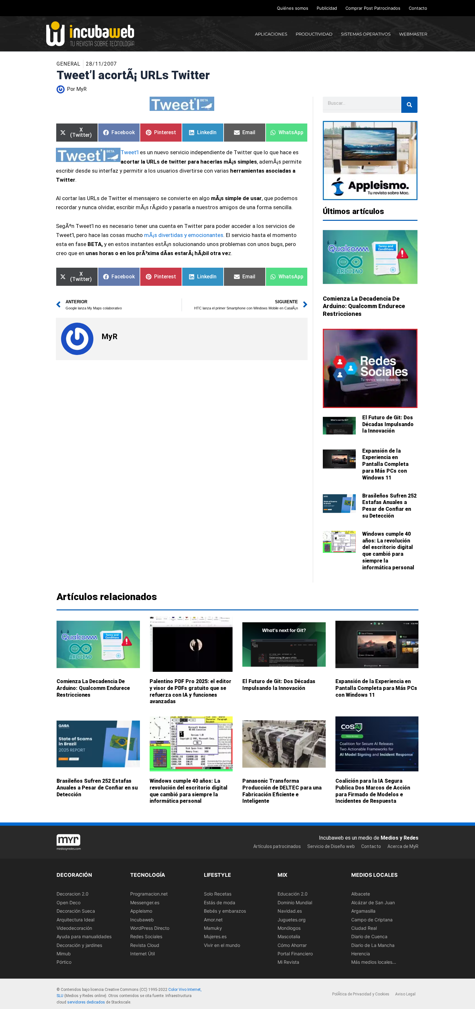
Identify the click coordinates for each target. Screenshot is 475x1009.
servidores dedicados (86, 1002)
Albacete (360, 893)
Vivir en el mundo (222, 945)
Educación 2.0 (293, 893)
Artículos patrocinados (277, 846)
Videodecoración (74, 928)
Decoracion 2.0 (73, 893)
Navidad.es (290, 911)
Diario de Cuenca (369, 936)
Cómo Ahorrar (292, 945)
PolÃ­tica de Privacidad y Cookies (360, 994)
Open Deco (68, 902)
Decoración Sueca (76, 911)
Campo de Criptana (372, 919)
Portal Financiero (295, 953)
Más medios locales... (373, 962)
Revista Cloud (144, 945)
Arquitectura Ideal (75, 919)
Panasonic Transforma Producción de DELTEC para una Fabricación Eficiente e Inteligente (282, 791)
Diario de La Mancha (373, 945)
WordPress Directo (149, 928)
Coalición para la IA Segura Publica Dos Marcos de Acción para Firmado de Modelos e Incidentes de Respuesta (372, 791)
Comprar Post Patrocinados (372, 8)
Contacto (418, 8)
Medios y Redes (399, 838)
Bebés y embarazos (225, 911)
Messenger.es (144, 902)
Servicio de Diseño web (331, 846)
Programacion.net (149, 893)
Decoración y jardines (79, 945)
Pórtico (64, 962)
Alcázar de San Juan (373, 902)
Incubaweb (142, 919)
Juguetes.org (292, 919)
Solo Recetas (217, 893)
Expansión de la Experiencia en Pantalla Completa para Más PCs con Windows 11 (385, 464)
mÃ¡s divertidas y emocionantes (183, 235)
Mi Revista (288, 962)
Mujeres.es (215, 936)
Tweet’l (130, 152)
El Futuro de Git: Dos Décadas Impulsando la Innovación (388, 424)
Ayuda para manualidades (84, 936)
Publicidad (327, 8)
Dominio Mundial (295, 902)
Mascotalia (289, 936)
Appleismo (141, 911)
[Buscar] (409, 105)
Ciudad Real (364, 928)
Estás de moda (219, 902)
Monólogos (289, 928)
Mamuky (213, 928)
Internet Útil (142, 953)
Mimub (64, 953)
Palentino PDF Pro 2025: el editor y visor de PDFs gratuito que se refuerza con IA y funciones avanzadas (190, 691)
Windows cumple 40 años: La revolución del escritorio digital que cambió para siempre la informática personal (388, 551)
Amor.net (213, 919)
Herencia (360, 953)
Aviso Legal (405, 994)
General (68, 64)
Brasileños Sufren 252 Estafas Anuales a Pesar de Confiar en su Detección (389, 506)
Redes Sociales (146, 936)
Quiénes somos (292, 8)
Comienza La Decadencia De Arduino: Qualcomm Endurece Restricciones (364, 306)
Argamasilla (363, 911)
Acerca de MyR (402, 846)
